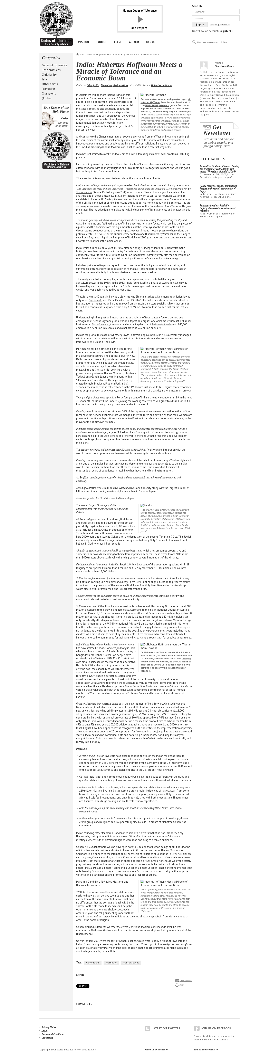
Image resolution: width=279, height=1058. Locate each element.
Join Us (150, 42)
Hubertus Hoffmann (161, 85)
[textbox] (218, 42)
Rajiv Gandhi (95, 300)
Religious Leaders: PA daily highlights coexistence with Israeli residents (218, 208)
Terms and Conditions (53, 1034)
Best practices (51, 70)
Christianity (49, 75)
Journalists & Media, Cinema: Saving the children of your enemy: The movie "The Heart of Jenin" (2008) (219, 169)
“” (131, 189)
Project (101, 42)
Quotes (46, 98)
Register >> (226, 31)
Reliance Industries (162, 324)
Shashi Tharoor (84, 192)
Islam (45, 79)
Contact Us (47, 1038)
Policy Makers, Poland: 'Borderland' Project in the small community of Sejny (219, 188)
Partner (133, 42)
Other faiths (50, 84)
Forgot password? (220, 24)
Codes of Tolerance (54, 65)
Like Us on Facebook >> (206, 1049)
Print (181, 985)
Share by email (186, 980)
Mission (83, 42)
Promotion (48, 89)
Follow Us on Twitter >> (156, 1049)
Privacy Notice (48, 1027)
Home (77, 54)
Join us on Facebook (216, 1028)
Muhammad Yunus (124, 644)
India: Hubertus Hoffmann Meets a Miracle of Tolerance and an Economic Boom (56, 24)
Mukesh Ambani (100, 324)
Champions (49, 93)
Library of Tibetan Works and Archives (166, 660)
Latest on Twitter (166, 1028)
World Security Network (157, 105)
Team (117, 42)
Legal (44, 1031)
